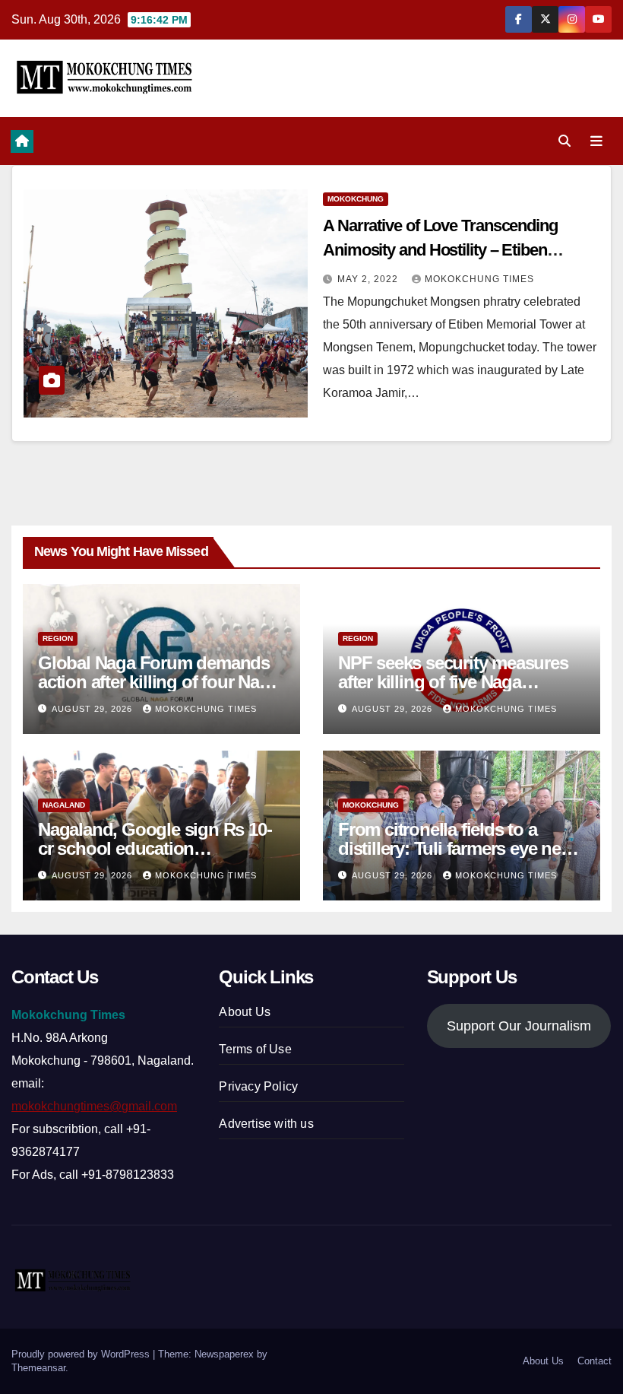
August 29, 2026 (93, 708)
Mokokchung (355, 199)
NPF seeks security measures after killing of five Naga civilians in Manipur (453, 682)
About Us (244, 1011)
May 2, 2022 (369, 279)
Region (58, 638)
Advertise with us (266, 1123)
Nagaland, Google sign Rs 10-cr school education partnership (154, 848)
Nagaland (64, 805)
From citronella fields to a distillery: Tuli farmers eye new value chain (456, 848)
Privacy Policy (258, 1086)
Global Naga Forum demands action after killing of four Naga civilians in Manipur (158, 682)
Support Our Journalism (519, 1026)
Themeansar (38, 1367)
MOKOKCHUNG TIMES (479, 279)
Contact (594, 1361)
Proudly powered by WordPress (82, 1354)
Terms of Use (255, 1049)
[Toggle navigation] (596, 141)
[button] (564, 141)
